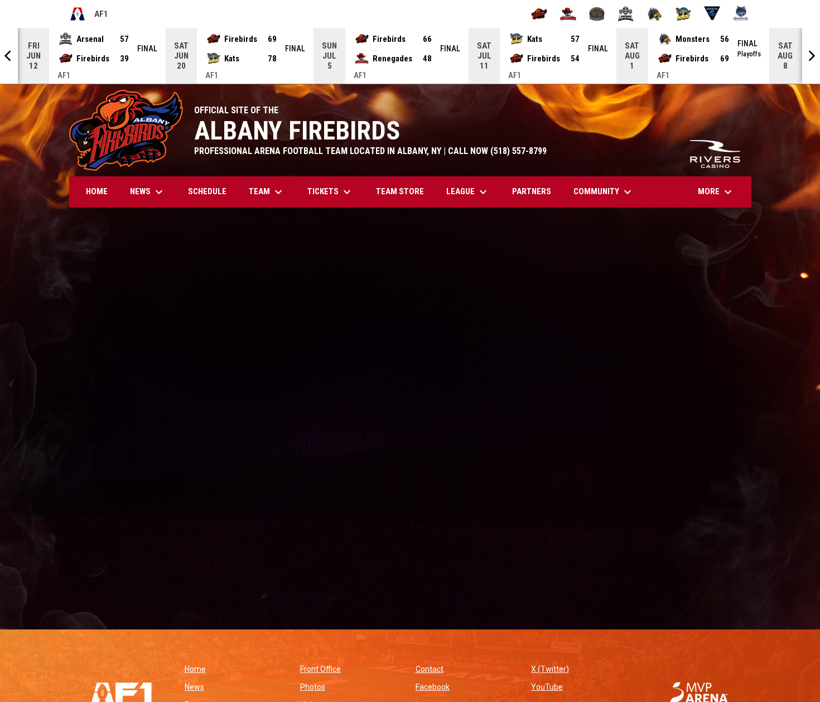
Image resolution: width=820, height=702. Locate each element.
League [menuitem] (468, 192)
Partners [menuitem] (531, 191)
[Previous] (9, 56)
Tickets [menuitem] (330, 192)
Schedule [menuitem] (207, 191)
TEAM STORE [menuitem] (404, 191)
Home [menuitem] (97, 191)
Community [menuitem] (603, 192)
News (194, 686)
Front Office (320, 669)
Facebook (433, 686)
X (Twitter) (550, 669)
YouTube (547, 686)
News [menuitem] (148, 192)
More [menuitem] (716, 192)
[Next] (811, 56)
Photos (312, 686)
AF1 (88, 15)
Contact (429, 669)
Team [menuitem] (267, 192)
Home (195, 669)
